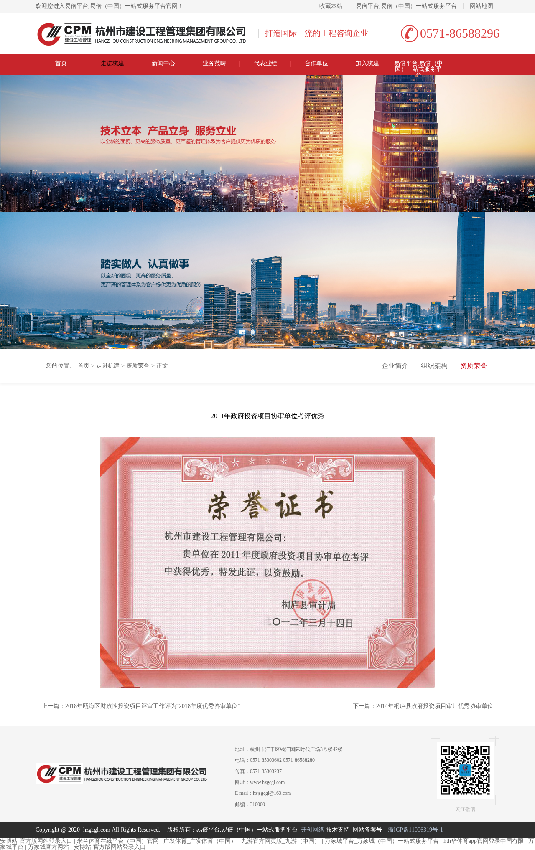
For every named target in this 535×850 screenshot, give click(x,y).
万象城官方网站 (48, 847)
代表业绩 (265, 63)
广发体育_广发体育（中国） (200, 841)
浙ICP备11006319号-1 (415, 830)
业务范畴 (214, 63)
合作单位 (316, 63)
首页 (61, 63)
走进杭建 (112, 63)
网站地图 (481, 6)
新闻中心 (163, 63)
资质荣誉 (138, 366)
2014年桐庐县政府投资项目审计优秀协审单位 (434, 706)
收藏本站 (331, 6)
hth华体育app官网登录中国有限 (483, 841)
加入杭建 (367, 63)
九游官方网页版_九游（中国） (280, 841)
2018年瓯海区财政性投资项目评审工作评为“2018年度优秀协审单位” (152, 706)
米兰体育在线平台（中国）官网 (118, 841)
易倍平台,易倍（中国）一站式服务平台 (406, 6)
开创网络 (312, 830)
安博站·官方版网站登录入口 (36, 841)
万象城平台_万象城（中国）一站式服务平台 (382, 841)
